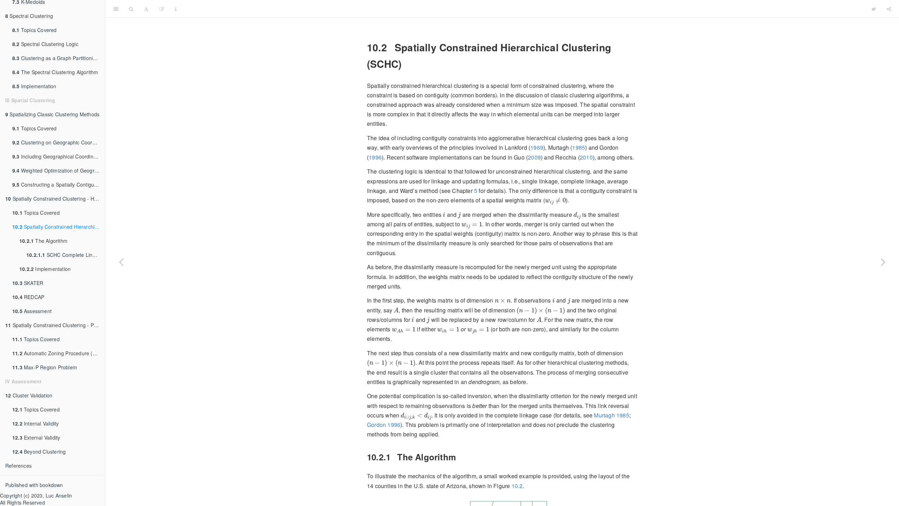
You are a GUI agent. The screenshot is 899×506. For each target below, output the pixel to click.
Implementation (34, 86)
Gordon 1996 (383, 425)
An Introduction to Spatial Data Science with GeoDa (524, 9)
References (18, 465)
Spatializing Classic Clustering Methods (52, 114)
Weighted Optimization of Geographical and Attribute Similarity (58, 170)
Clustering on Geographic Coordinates (58, 142)
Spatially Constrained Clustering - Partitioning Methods (55, 325)
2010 (586, 157)
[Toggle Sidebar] (116, 9)
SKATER (27, 282)
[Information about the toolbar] (176, 9)
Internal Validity (35, 423)
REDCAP (28, 296)
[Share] (888, 9)
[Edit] (162, 9)
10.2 (517, 486)
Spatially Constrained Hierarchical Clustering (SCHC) (58, 226)
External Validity (36, 437)
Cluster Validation (28, 395)
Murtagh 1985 (611, 415)
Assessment (32, 310)
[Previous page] (121, 262)
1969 (536, 147)
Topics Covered (34, 29)
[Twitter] (873, 9)
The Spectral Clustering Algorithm (55, 72)
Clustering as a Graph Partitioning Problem (58, 57)
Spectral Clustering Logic (45, 43)
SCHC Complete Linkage (65, 254)
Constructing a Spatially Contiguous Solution (58, 184)
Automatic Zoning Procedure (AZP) (58, 353)
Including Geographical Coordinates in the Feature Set (58, 156)
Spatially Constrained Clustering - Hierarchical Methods (55, 198)
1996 (375, 157)
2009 (534, 157)
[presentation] (555, 201)
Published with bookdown (34, 484)
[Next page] (883, 262)
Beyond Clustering (39, 451)
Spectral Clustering (29, 15)
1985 (578, 147)
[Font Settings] (146, 9)
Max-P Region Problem (44, 367)
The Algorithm (43, 240)
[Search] (131, 9)
